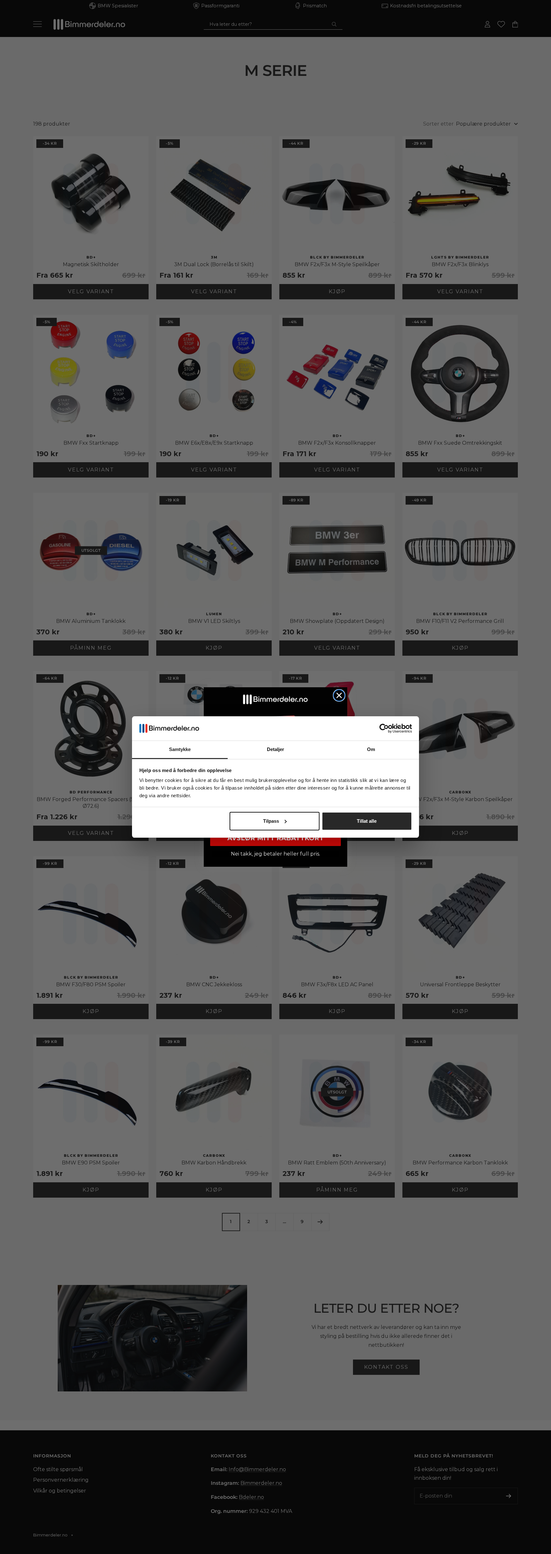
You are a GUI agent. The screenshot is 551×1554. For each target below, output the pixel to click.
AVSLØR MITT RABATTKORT (275, 838)
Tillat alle (367, 821)
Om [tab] (371, 749)
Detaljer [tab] (275, 749)
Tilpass (271, 821)
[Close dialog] (339, 695)
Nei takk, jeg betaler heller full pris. (275, 854)
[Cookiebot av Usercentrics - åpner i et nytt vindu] (384, 728)
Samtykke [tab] (180, 749)
